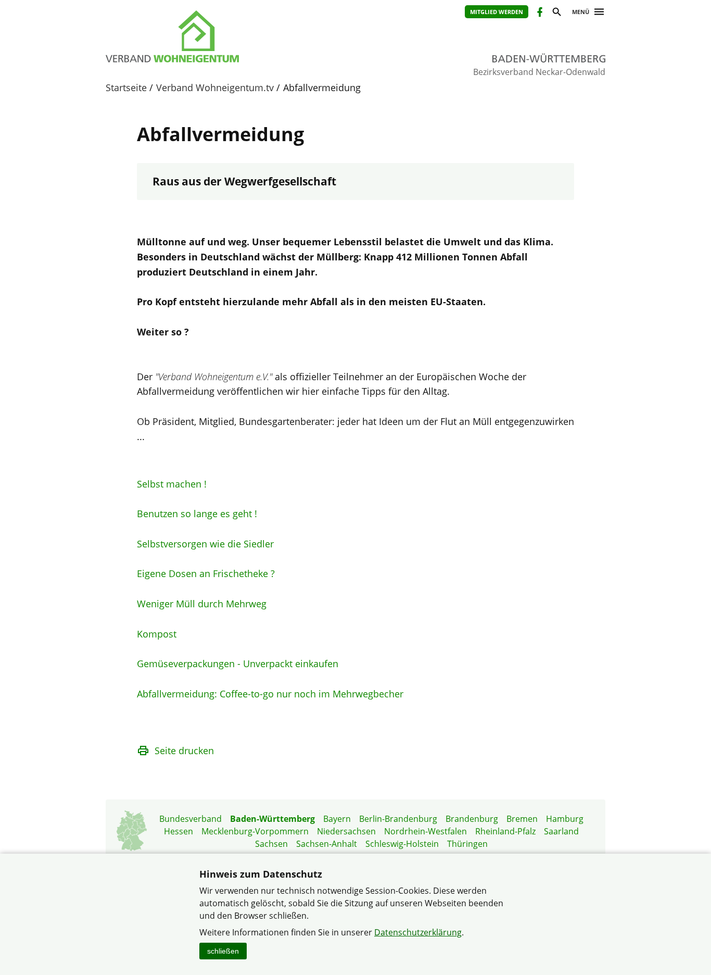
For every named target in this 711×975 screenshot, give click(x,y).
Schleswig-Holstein (402, 843)
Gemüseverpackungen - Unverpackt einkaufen (237, 663)
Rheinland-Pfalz (505, 831)
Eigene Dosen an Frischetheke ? (206, 573)
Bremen (522, 818)
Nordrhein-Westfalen (425, 831)
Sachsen (271, 843)
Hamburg (564, 818)
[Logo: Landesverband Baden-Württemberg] (220, 36)
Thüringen (467, 843)
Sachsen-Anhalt (326, 843)
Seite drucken (184, 750)
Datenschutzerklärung (418, 932)
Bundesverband (190, 818)
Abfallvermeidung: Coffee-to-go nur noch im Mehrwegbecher (270, 694)
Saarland (561, 831)
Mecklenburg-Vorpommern (255, 831)
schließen (223, 951)
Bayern (337, 818)
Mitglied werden (496, 12)
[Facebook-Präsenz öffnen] (538, 13)
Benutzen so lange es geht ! (197, 513)
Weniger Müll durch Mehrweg (201, 603)
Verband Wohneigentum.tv (215, 87)
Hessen (178, 831)
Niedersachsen (346, 831)
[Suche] (556, 13)
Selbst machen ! (172, 484)
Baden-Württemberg (272, 818)
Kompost (156, 634)
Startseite (126, 87)
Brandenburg (472, 818)
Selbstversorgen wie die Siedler (205, 544)
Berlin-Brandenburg (398, 818)
